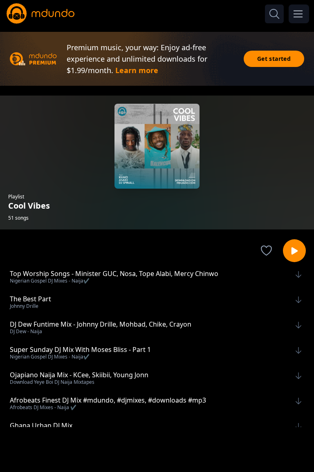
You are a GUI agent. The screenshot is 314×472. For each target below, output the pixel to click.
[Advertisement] (157, 448)
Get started (274, 58)
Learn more (136, 70)
